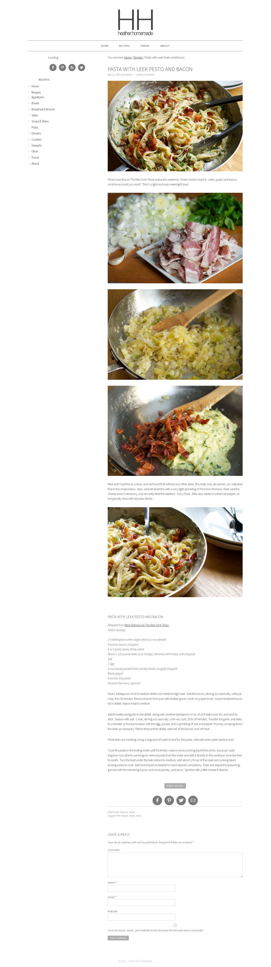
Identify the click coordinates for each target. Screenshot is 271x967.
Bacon (125, 816)
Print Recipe (175, 786)
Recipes (124, 45)
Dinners (138, 57)
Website (113, 911)
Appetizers (38, 97)
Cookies (36, 139)
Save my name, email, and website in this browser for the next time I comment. (156, 930)
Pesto (138, 816)
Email (112, 897)
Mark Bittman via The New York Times (147, 625)
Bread (35, 103)
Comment (114, 850)
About (165, 45)
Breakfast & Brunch (43, 109)
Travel (145, 45)
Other (35, 151)
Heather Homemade (135, 20)
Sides (35, 115)
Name (112, 882)
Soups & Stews (40, 121)
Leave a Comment (145, 74)
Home (105, 45)
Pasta (132, 812)
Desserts (36, 145)
